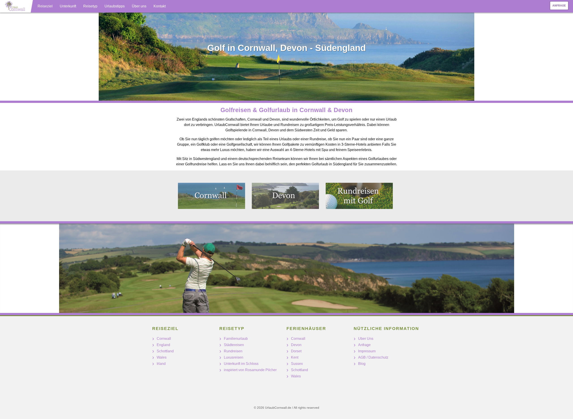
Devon (296, 345)
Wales (162, 357)
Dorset (296, 351)
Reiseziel (45, 6)
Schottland (165, 351)
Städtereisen (234, 345)
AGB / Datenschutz (373, 357)
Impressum (367, 351)
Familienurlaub (236, 338)
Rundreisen (233, 351)
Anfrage (559, 5)
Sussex (297, 364)
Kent (294, 357)
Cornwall (164, 338)
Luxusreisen (233, 357)
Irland (161, 364)
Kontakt (160, 6)
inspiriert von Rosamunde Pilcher (250, 370)
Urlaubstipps (115, 6)
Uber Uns (365, 338)
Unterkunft (68, 6)
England (163, 345)
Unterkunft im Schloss (241, 364)
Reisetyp (90, 6)
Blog (362, 364)
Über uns (139, 6)
